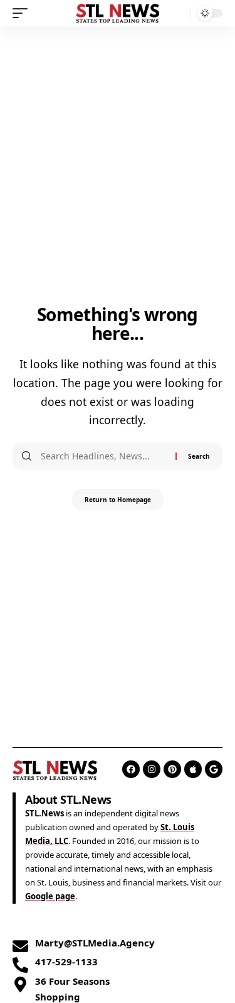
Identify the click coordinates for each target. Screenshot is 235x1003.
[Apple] (193, 769)
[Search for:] (103, 456)
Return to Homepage (118, 499)
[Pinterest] (172, 769)
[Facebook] (131, 769)
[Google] (213, 769)
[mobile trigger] (23, 13)
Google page (50, 896)
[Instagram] (151, 769)
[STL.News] (118, 13)
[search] (178, 13)
